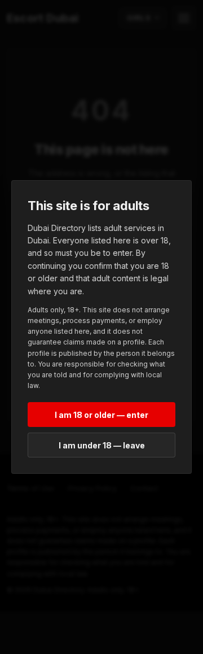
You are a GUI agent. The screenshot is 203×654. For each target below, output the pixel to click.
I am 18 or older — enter (101, 415)
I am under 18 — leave (102, 445)
